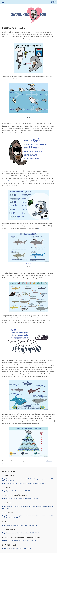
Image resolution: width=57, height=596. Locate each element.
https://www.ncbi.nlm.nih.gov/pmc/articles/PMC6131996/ (20, 533)
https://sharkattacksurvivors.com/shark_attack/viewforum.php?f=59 (24, 483)
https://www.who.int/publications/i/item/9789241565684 (20, 498)
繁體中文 (53, 2)
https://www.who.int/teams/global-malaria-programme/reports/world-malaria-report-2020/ (28, 507)
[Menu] (2, 2)
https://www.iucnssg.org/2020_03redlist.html (16, 548)
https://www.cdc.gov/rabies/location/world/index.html (19, 525)
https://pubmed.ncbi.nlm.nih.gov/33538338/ (16, 491)
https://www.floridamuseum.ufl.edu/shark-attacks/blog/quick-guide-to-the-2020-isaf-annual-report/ (28, 480)
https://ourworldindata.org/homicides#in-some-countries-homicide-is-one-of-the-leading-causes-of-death (28, 516)
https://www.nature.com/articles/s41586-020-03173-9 (19, 541)
